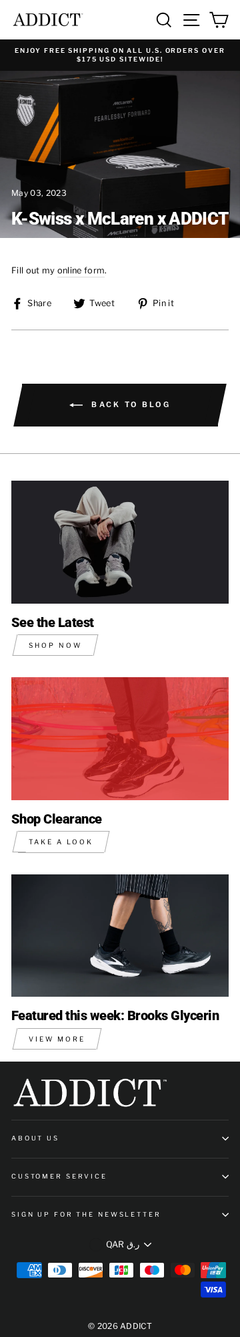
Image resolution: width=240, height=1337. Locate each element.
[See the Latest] (120, 542)
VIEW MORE (57, 1039)
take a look (61, 842)
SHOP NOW (55, 645)
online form (81, 270)
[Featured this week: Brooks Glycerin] (120, 935)
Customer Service (59, 1176)
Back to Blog (129, 404)
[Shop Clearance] (120, 738)
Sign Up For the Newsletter (86, 1214)
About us (35, 1138)
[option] (120, 55)
